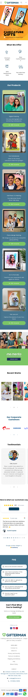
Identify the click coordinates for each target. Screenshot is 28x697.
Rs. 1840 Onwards (14, 204)
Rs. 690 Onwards (14, 323)
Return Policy (14, 664)
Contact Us (14, 648)
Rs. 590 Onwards (14, 283)
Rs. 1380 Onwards (14, 125)
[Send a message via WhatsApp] (24, 693)
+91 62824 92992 (15, 681)
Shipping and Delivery (14, 659)
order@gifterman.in (15, 678)
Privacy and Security (14, 653)
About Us (14, 650)
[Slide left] (10, 407)
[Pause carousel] (14, 540)
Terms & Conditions (14, 656)
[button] (2, 2)
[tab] (4, 538)
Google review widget (13, 545)
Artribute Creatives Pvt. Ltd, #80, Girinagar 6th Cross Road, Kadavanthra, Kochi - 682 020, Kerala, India (14, 673)
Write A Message (14, 617)
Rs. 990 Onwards (14, 164)
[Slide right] (17, 407)
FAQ (14, 661)
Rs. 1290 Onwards (14, 244)
